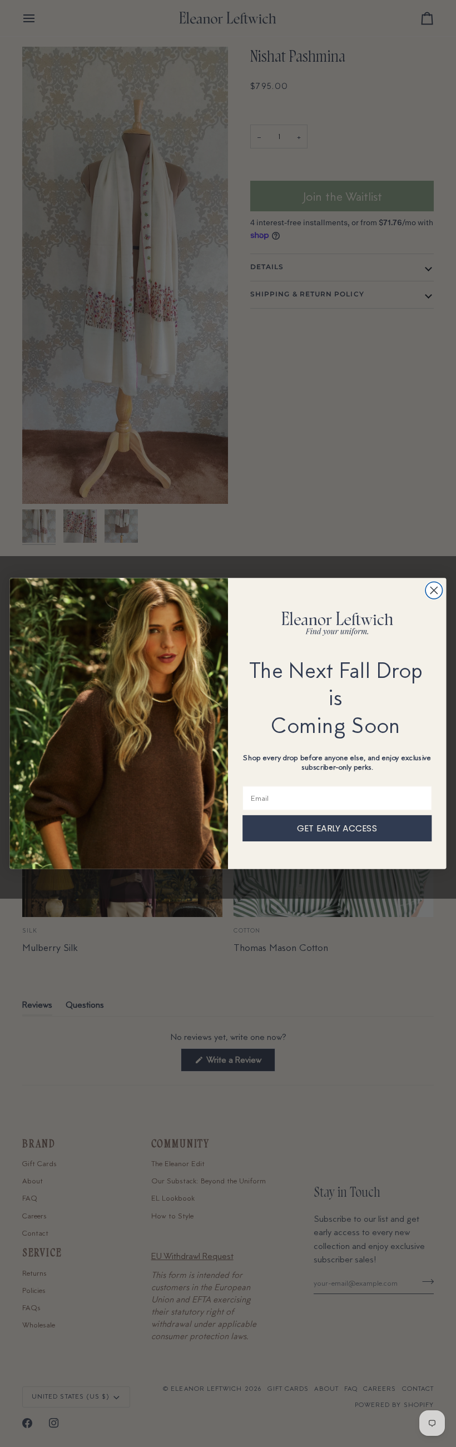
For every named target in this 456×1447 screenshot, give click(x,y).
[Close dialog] (434, 590)
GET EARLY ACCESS (337, 828)
